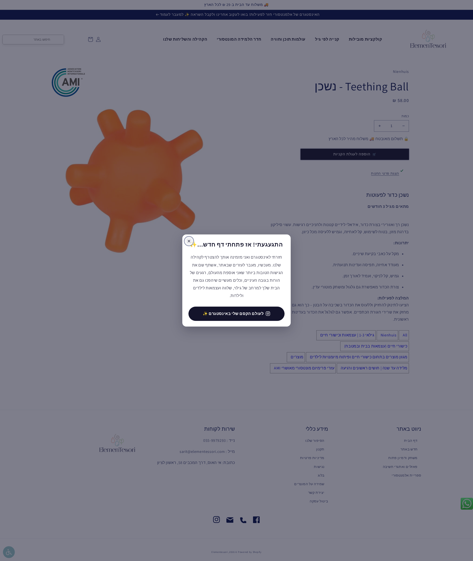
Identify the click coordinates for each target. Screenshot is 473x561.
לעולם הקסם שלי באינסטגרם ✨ (233, 313)
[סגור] (189, 241)
